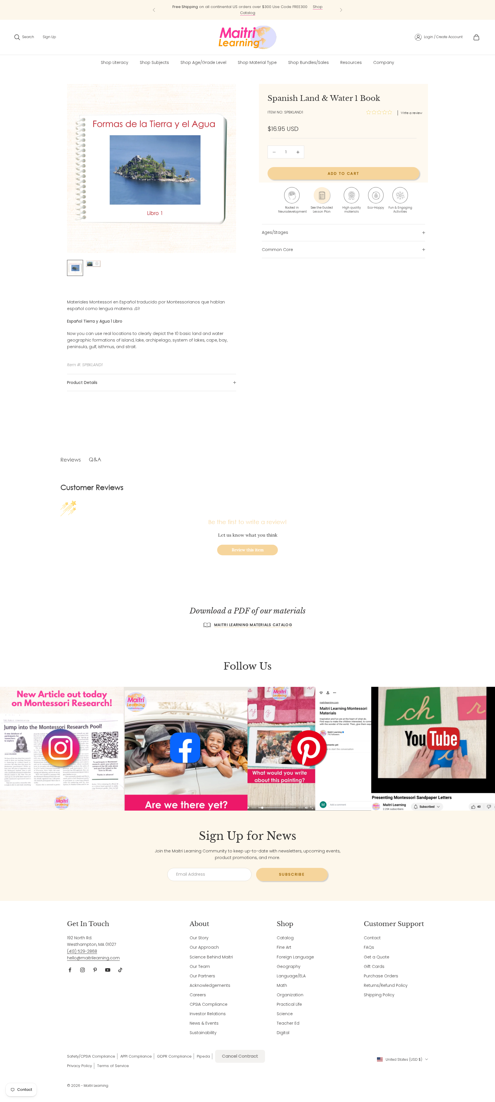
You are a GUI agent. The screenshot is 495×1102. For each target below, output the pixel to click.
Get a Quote (376, 957)
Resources (351, 62)
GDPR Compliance (174, 1056)
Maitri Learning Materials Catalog (253, 624)
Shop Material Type (257, 62)
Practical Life (289, 1004)
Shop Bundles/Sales (308, 62)
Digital (283, 1033)
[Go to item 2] (93, 263)
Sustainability (203, 1033)
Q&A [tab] (95, 459)
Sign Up (49, 36)
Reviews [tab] (70, 459)
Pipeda (203, 1056)
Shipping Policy (379, 995)
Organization (290, 995)
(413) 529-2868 (82, 951)
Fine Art (284, 947)
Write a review (411, 113)
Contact (372, 938)
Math (282, 985)
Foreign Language (295, 957)
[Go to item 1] (75, 268)
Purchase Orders (381, 976)
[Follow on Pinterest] (95, 970)
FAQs (369, 947)
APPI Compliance (136, 1056)
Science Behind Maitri (211, 957)
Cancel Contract (240, 1056)
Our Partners (202, 976)
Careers (198, 995)
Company (383, 62)
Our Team (200, 966)
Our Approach (204, 947)
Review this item (248, 549)
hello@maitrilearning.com (93, 958)
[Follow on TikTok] (120, 970)
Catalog (285, 938)
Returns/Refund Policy (386, 985)
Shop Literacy (114, 62)
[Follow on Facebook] (70, 970)
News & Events (204, 1023)
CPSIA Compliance (208, 1004)
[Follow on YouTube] (108, 970)
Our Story (199, 938)
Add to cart (344, 173)
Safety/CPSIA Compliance (91, 1056)
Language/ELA (291, 976)
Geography (288, 966)
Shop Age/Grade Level (203, 62)
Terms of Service (113, 1065)
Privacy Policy (79, 1065)
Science (285, 1014)
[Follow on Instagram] (82, 970)
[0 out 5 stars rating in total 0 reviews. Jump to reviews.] (380, 112)
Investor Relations (208, 1014)
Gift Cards (374, 966)
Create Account (449, 36)
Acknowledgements (210, 985)
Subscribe (292, 874)
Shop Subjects (154, 62)
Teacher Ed (288, 1023)
